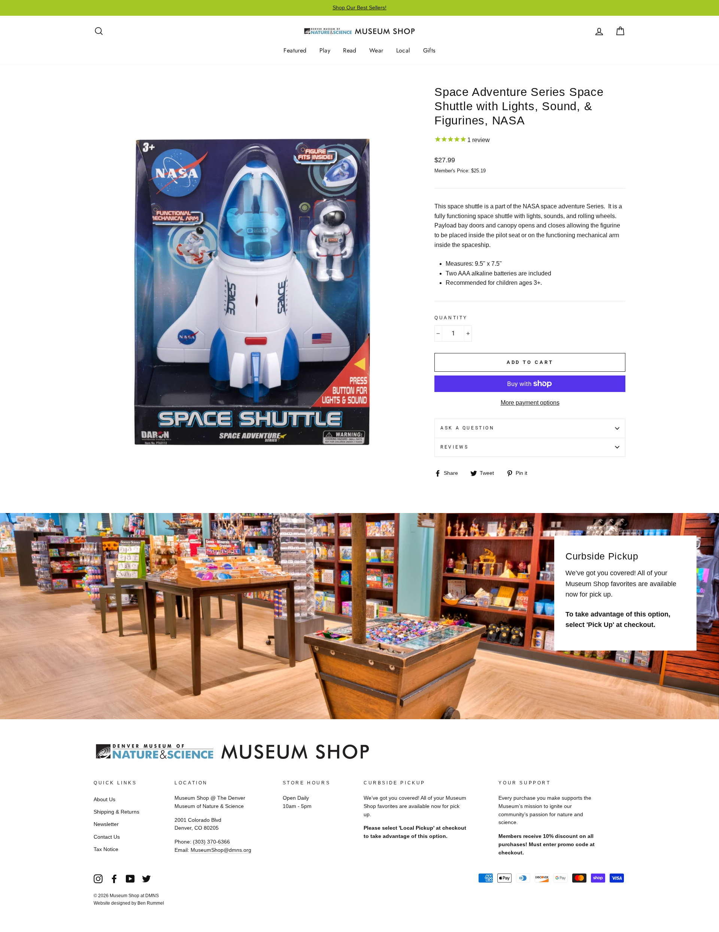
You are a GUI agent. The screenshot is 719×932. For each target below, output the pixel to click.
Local (403, 50)
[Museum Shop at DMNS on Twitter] (146, 878)
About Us (104, 799)
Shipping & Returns (116, 812)
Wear (376, 50)
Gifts (429, 50)
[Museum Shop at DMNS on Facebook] (114, 878)
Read (350, 50)
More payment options (530, 402)
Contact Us (107, 837)
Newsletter (106, 824)
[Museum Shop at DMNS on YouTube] (130, 878)
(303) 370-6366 (211, 842)
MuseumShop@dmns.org (221, 850)
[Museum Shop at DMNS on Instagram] (98, 878)
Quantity (451, 317)
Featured (294, 50)
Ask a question (467, 428)
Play (325, 50)
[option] (359, 8)
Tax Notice (106, 849)
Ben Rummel (150, 903)
